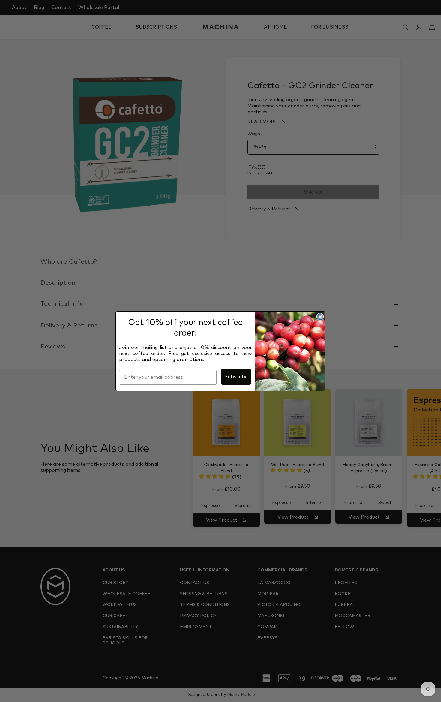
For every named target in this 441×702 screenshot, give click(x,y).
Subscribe (236, 376)
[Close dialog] (320, 317)
